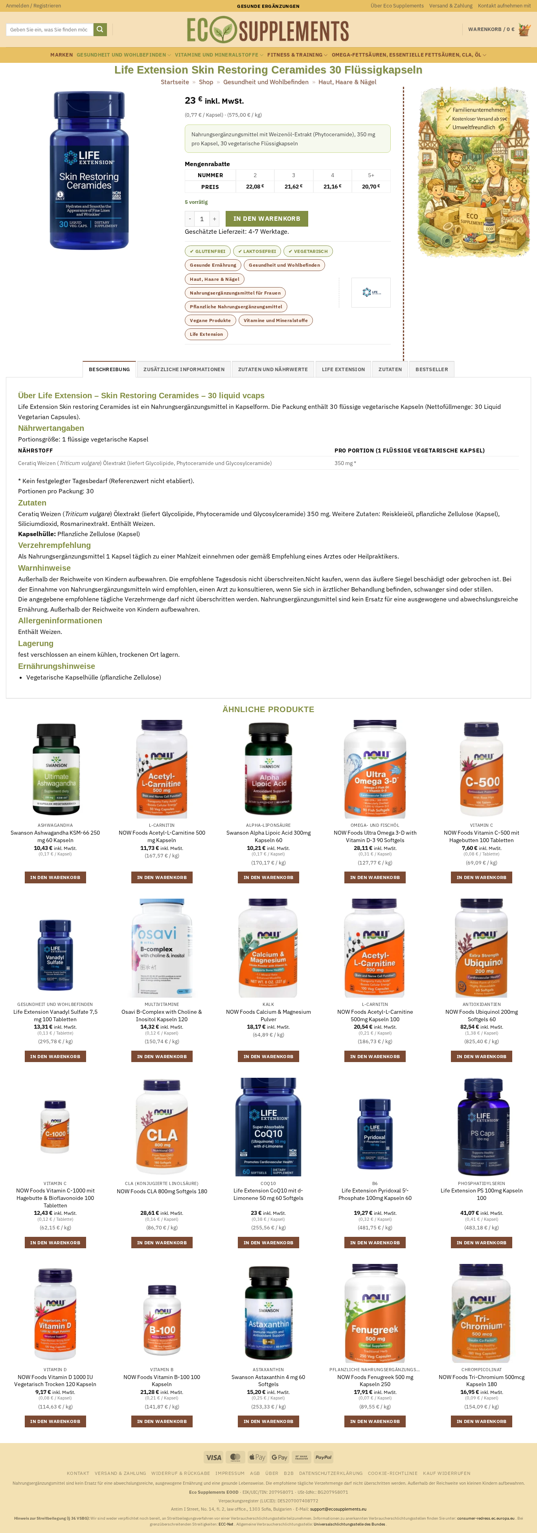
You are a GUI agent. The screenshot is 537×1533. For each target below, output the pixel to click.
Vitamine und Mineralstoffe (216, 54)
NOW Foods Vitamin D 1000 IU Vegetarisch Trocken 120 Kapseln (55, 1381)
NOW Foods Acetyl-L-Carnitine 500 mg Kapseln (162, 836)
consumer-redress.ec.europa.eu (486, 1518)
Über (271, 1473)
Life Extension (206, 334)
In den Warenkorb (267, 218)
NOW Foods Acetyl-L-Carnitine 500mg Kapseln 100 (375, 1015)
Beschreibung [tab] (109, 369)
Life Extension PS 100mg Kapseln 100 (482, 1194)
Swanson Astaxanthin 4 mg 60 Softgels (268, 1381)
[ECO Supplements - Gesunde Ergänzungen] (268, 29)
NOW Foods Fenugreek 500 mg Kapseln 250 (375, 1381)
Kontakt (78, 1473)
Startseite (175, 82)
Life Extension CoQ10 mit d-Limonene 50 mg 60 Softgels (268, 1194)
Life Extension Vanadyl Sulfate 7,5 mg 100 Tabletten (55, 1015)
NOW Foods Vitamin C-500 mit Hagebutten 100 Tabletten (481, 836)
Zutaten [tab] (390, 369)
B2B (289, 1473)
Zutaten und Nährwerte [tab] (273, 369)
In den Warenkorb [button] (55, 877)
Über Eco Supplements (397, 5)
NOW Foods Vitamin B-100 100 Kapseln (161, 1381)
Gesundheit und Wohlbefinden (121, 54)
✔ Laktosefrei (257, 251)
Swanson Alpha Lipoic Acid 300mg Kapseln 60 (268, 836)
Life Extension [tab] (343, 369)
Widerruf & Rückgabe (180, 1473)
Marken (61, 54)
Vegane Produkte (210, 320)
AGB (255, 1473)
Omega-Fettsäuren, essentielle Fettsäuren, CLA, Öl (407, 54)
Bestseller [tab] (432, 369)
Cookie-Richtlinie (392, 1473)
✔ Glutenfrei (207, 251)
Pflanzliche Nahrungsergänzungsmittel (236, 307)
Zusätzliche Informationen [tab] (183, 369)
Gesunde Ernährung (213, 265)
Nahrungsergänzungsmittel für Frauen (235, 293)
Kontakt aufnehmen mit (504, 5)
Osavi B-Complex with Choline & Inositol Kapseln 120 (161, 1015)
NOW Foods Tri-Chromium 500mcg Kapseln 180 (481, 1381)
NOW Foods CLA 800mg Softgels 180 (162, 1191)
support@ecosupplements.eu (338, 1509)
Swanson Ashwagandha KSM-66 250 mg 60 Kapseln (55, 836)
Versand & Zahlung (451, 5)
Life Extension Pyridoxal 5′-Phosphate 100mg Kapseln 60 (375, 1194)
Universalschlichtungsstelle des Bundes (350, 1524)
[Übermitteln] (100, 30)
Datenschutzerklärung (331, 1473)
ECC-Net (226, 1524)
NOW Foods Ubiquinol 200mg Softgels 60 (481, 1015)
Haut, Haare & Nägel (347, 82)
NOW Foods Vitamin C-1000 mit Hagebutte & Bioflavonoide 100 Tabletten (55, 1198)
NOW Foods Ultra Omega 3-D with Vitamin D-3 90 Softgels (375, 836)
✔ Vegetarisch (308, 251)
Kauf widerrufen (446, 1473)
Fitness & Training (294, 54)
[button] (33, 6)
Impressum (230, 1473)
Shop (206, 82)
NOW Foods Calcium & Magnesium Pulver (268, 1015)
